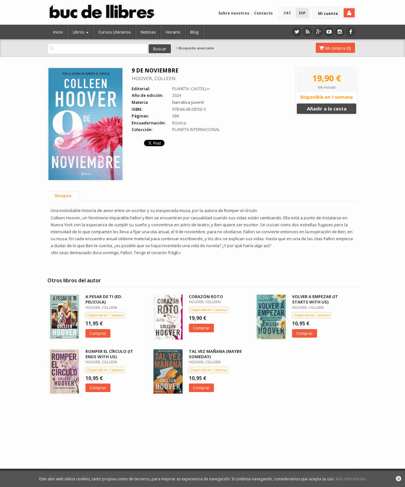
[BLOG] (307, 31)
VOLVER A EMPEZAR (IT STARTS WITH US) (315, 299)
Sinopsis (63, 195)
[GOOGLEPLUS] (318, 31)
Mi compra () (337, 48)
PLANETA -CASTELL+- (191, 88)
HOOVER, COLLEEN (153, 78)
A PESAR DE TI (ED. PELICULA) (103, 299)
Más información (351, 479)
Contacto (263, 13)
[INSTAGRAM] (340, 31)
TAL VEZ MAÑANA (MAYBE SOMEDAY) (215, 353)
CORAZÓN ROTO (206, 296)
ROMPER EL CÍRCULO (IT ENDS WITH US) (109, 353)
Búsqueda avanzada (196, 48)
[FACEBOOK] (350, 31)
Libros (79, 32)
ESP (302, 12)
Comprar (98, 333)
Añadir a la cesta (326, 108)
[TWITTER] (297, 31)
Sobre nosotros (233, 13)
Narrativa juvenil (188, 102)
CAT (287, 12)
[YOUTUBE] (329, 31)
